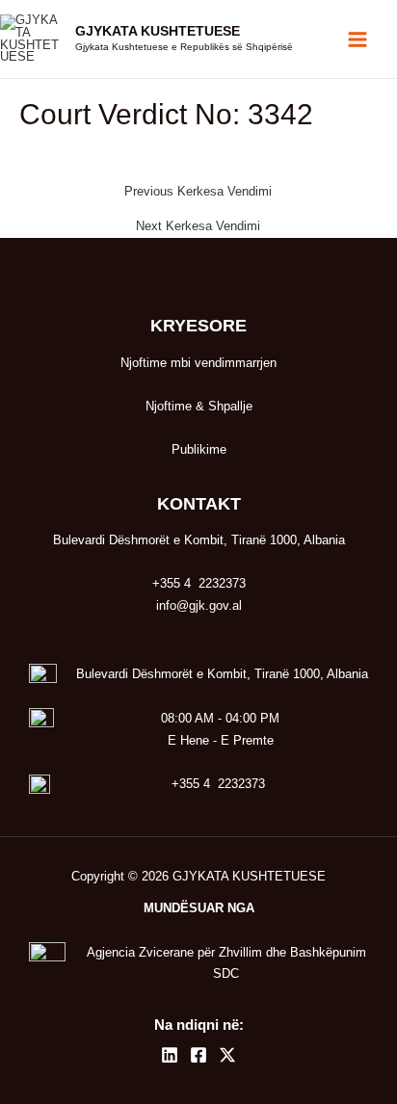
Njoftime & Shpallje (199, 406)
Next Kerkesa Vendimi (198, 227)
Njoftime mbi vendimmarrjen (198, 362)
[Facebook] (198, 1055)
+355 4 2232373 (218, 783)
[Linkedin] (169, 1055)
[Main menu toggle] (358, 39)
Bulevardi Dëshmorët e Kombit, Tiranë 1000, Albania (222, 674)
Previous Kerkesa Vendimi (198, 192)
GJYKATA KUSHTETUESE (157, 31)
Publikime (199, 449)
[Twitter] (227, 1055)
